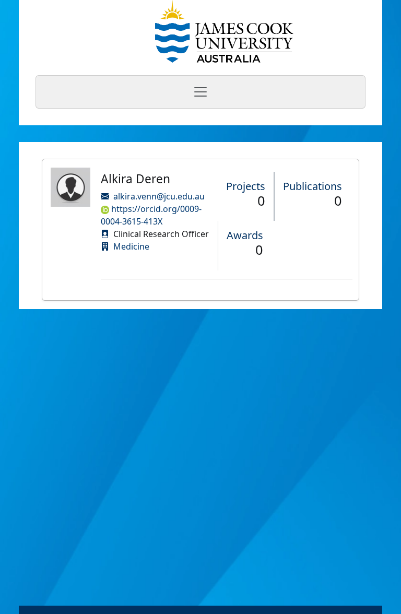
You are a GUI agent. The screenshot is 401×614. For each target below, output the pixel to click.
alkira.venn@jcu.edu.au (159, 196)
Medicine (131, 246)
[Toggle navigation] (200, 92)
